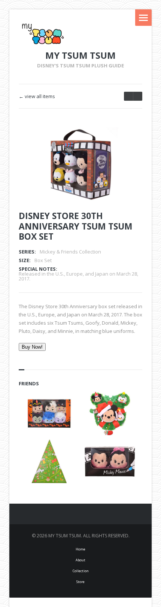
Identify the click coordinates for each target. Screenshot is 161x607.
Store (80, 581)
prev (137, 96)
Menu (143, 17)
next (128, 96)
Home (80, 549)
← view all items (37, 96)
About (80, 560)
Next (126, 143)
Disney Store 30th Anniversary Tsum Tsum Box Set (76, 226)
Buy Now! (32, 347)
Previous (113, 143)
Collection (81, 570)
